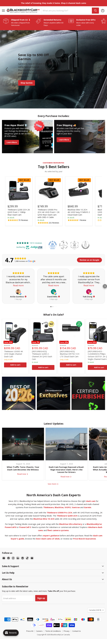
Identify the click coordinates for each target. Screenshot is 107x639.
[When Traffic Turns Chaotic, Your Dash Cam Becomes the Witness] (23, 444)
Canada (95, 610)
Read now (22, 474)
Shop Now (30, 81)
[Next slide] (99, 69)
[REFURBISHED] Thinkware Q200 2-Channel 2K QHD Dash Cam (42, 355)
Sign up (41, 598)
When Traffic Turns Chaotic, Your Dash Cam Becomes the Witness (23, 468)
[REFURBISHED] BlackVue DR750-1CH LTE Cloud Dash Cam (69, 354)
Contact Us (76, 631)
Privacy (66, 631)
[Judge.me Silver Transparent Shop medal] (63, 245)
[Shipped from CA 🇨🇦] (19, 22)
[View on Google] (18, 291)
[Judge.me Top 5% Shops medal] (85, 245)
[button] (13, 220)
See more (52, 484)
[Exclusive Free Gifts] (85, 22)
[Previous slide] (7, 69)
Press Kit (29, 631)
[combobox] (66, 11)
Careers (39, 631)
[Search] (95, 11)
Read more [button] (18, 285)
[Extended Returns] (52, 22)
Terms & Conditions (53, 631)
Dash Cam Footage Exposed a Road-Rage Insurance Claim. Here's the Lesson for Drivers (66, 469)
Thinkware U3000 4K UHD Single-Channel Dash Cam (13, 354)
